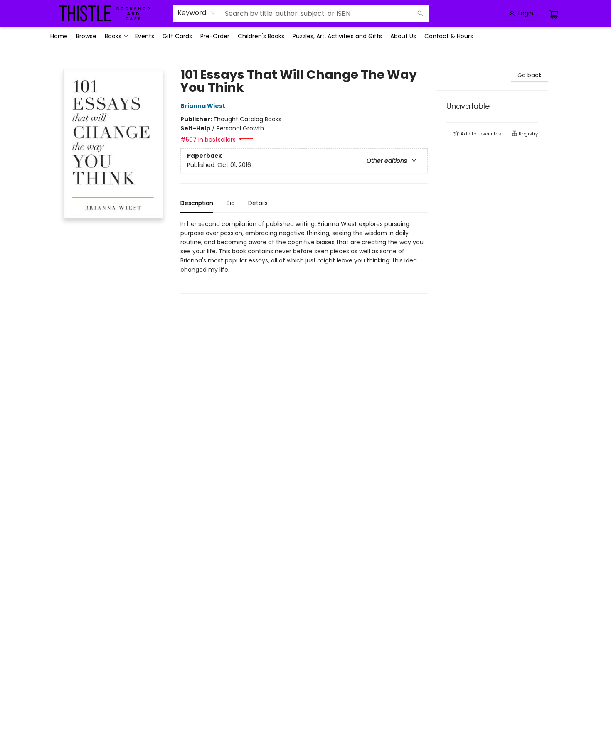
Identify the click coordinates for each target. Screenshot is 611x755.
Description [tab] (196, 203)
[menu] (305, 36)
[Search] (420, 13)
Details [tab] (258, 203)
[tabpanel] (304, 256)
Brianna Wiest (202, 106)
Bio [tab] (231, 203)
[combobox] (197, 13)
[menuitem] (59, 36)
